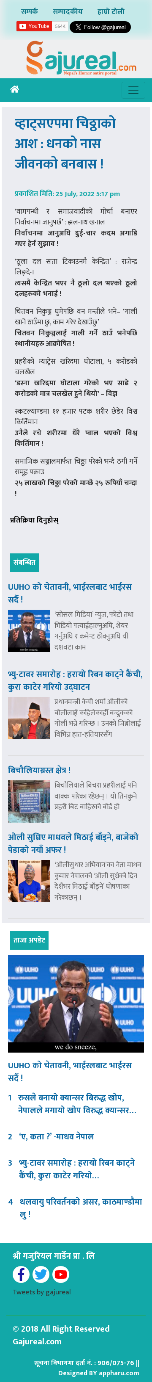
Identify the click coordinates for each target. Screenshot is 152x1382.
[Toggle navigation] (133, 90)
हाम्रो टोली (111, 12)
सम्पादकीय (68, 12)
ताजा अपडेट (29, 940)
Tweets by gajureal (42, 1292)
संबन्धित (24, 563)
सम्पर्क (29, 12)
